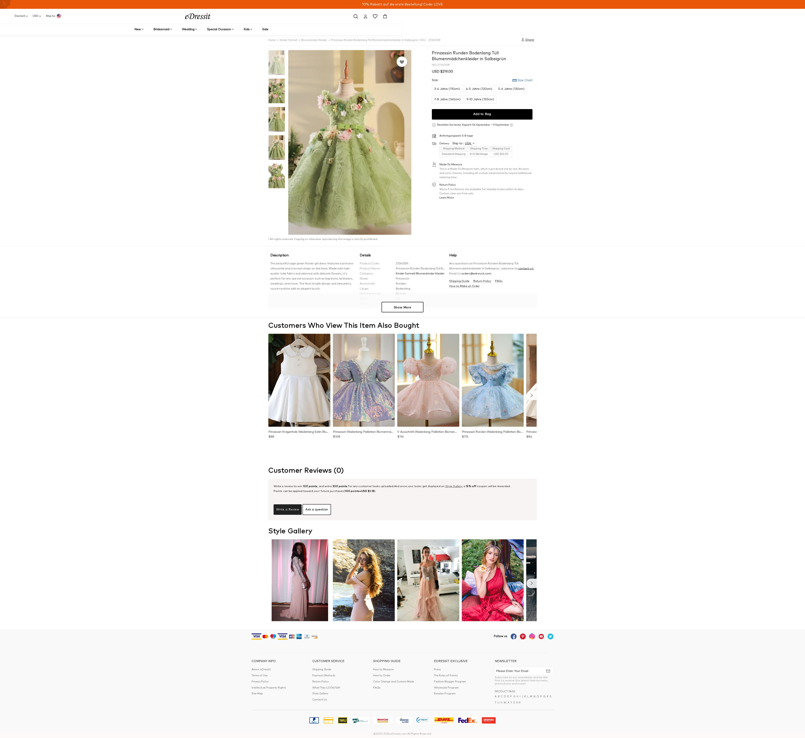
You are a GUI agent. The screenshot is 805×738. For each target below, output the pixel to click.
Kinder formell (288, 40)
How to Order (382, 675)
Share (529, 39)
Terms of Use (260, 675)
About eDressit (261, 669)
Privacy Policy (260, 682)
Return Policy (482, 281)
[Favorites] (402, 61)
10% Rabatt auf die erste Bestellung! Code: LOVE (402, 4)
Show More (402, 307)
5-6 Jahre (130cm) (511, 88)
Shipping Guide (459, 281)
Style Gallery (453, 486)
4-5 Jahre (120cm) (479, 88)
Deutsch (20, 16)
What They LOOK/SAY (326, 688)
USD (35, 16)
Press (437, 669)
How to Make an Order (464, 286)
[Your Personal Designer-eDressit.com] (197, 16)
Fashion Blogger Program (450, 682)
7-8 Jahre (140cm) (447, 99)
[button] (532, 395)
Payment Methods (323, 675)
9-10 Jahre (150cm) (480, 99)
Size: (435, 79)
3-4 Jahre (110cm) (447, 88)
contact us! (526, 268)
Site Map (257, 693)
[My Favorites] (375, 16)
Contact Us (319, 700)
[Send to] (548, 671)
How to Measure (383, 669)
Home (272, 40)
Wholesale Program (446, 688)
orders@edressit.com (476, 273)
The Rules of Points (446, 675)
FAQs (498, 281)
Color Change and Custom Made (393, 682)
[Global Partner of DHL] (444, 721)
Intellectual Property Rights (269, 688)
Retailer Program (445, 693)
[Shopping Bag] (385, 16)
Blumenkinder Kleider (314, 40)
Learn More (446, 197)
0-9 (518, 702)
